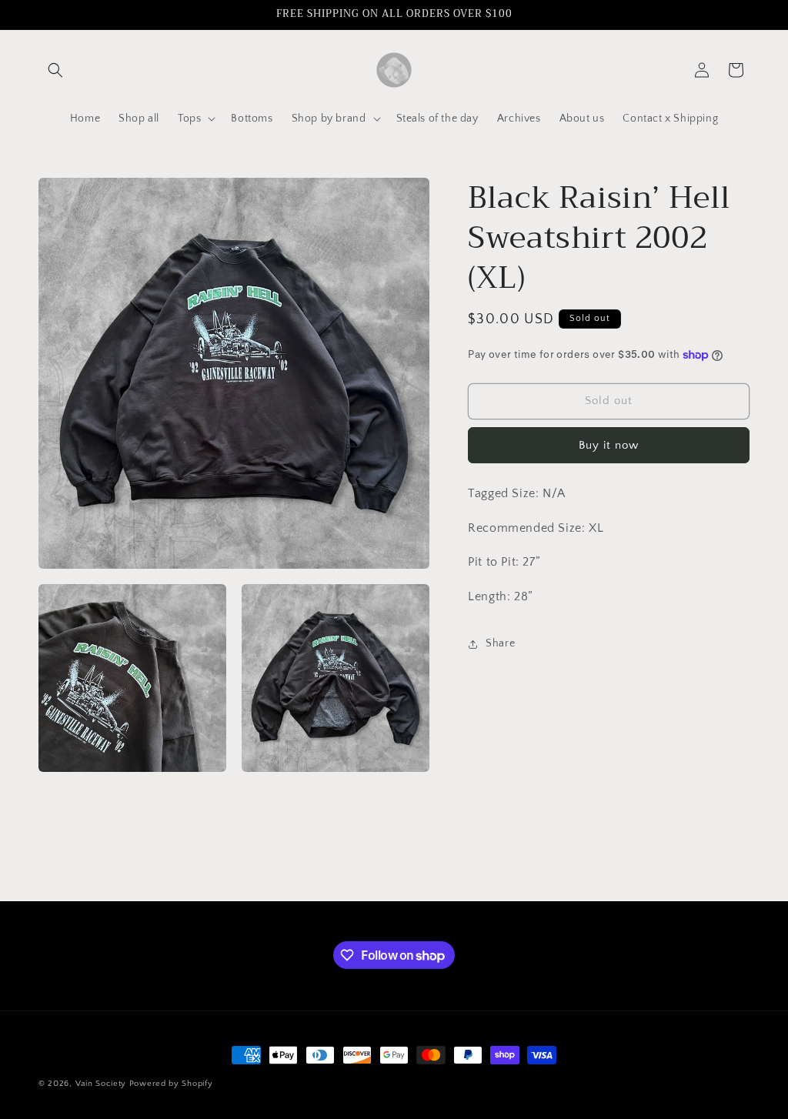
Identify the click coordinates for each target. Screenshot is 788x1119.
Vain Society (100, 1083)
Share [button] (500, 643)
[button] (55, 70)
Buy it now (609, 445)
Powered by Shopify (171, 1083)
